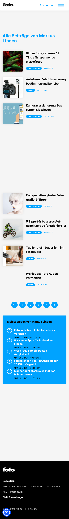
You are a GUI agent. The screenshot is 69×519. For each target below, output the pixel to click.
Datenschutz (53, 486)
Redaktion (9, 480)
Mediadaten (36, 486)
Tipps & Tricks (34, 68)
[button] (6, 512)
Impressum (16, 491)
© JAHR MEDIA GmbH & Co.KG (20, 509)
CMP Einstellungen (13, 497)
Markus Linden (21, 337)
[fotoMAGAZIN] (8, 5)
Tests (30, 259)
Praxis (30, 90)
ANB (5, 491)
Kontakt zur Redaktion (15, 486)
